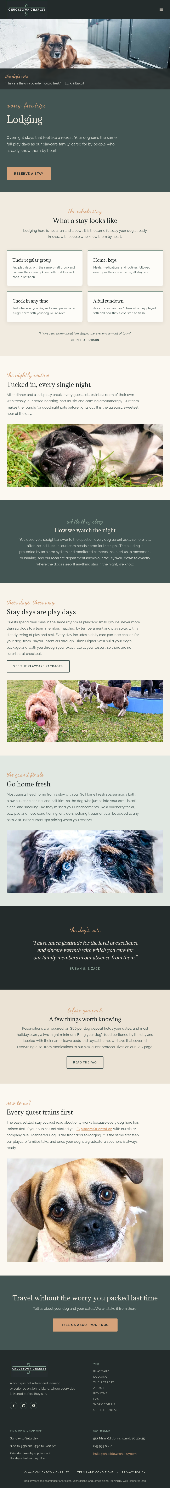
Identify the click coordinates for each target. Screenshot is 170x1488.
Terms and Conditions (95, 1472)
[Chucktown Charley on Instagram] (23, 1405)
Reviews (100, 1393)
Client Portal (105, 1409)
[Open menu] (161, 9)
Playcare (101, 1371)
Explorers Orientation (94, 1129)
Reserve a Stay (28, 174)
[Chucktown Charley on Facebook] (13, 1405)
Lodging (100, 1376)
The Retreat (103, 1382)
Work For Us (104, 1404)
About (98, 1387)
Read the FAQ (85, 1062)
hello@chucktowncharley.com (115, 1454)
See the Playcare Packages (38, 666)
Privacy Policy (134, 1472)
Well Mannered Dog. (134, 1480)
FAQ (96, 1398)
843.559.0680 (102, 1446)
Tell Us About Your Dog (85, 1325)
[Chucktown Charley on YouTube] (33, 1405)
